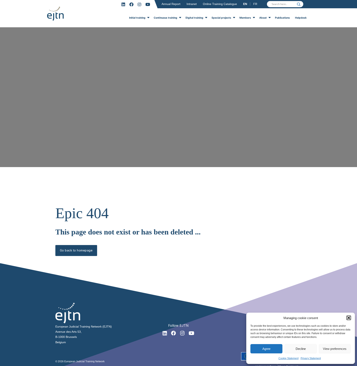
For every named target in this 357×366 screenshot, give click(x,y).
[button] (349, 318)
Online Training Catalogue (220, 4)
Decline (301, 348)
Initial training (137, 17)
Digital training (194, 17)
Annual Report (171, 4)
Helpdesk (301, 17)
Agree (266, 348)
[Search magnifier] (299, 4)
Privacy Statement (311, 358)
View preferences (334, 348)
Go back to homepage (76, 250)
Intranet (192, 4)
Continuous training (165, 17)
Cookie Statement (288, 358)
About (263, 17)
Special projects (221, 17)
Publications (282, 17)
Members (245, 17)
